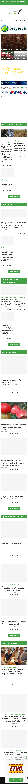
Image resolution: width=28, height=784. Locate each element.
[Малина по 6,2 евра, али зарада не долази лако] (14, 529)
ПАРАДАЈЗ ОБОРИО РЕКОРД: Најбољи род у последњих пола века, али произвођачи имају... (7, 55)
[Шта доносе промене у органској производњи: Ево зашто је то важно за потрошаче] (14, 607)
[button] (2, 47)
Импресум (14, 3)
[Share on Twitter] (7, 166)
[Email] (22, 21)
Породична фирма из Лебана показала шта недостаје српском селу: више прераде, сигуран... (21, 55)
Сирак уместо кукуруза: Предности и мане (14, 49)
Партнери (13, 1)
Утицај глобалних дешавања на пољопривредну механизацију (7, 302)
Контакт (8, 1)
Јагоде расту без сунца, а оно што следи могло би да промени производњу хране (14, 588)
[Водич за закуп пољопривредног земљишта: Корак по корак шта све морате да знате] (14, 365)
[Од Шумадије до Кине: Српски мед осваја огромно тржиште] (7, 213)
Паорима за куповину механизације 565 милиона (20, 302)
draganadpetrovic (9, 384)
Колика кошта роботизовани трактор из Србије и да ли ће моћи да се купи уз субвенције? (7, 329)
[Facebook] (15, 21)
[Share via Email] (10, 166)
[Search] (26, 21)
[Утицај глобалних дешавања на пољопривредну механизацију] (7, 290)
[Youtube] (20, 21)
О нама (2, 1)
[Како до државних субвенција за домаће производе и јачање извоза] (14, 482)
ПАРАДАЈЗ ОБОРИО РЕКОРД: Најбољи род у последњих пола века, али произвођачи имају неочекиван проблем (13, 426)
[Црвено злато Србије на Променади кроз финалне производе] (14, 739)
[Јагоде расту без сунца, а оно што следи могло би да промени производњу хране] (14, 573)
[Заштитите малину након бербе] (7, 172)
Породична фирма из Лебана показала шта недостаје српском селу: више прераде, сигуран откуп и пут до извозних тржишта (13, 462)
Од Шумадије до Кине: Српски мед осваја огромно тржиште (7, 224)
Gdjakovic (7, 547)
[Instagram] (18, 21)
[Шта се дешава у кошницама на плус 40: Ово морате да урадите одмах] (20, 213)
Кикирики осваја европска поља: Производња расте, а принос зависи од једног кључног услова (20, 148)
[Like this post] (3, 166)
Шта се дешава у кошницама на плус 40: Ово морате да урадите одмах (20, 225)
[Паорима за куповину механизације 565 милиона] (20, 290)
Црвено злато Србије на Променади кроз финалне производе (14, 753)
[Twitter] (16, 21)
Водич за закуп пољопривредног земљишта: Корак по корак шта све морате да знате (13, 380)
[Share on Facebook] (12, 392)
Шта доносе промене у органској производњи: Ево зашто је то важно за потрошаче (14, 622)
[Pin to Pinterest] (9, 166)
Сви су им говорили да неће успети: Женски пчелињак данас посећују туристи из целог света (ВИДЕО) (7, 256)
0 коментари (14, 389)
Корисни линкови (21, 1)
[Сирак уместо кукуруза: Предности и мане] (14, 42)
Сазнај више (16, 780)
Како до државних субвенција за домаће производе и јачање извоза (13, 497)
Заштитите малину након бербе (7, 185)
